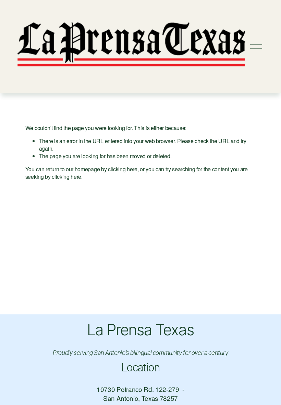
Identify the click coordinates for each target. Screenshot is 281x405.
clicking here (122, 169)
